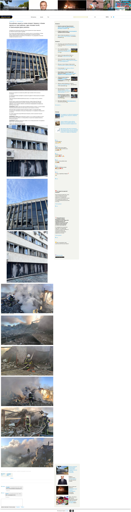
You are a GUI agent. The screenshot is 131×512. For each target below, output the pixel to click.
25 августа (57, 23)
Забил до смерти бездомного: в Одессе (66, 83)
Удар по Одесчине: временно (64, 35)
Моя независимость (71, 101)
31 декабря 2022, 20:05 (15, 487)
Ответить (8, 490)
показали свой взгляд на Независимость (64, 50)
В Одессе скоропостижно (63, 31)
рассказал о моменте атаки (62, 79)
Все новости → (58, 105)
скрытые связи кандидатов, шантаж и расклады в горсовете (66, 28)
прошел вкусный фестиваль (71, 45)
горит (59, 95)
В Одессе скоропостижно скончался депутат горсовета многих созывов (41, 9)
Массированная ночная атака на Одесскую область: (64, 89)
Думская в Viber (59, 255)
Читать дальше (58, 203)
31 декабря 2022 (11, 21)
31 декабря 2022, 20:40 (13, 493)
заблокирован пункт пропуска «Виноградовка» (67, 36)
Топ (48, 17)
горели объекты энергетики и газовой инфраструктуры (64, 91)
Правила (18, 507)
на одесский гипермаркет (64, 80)
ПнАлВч (8, 487)
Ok (70, 510)
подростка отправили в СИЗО (64, 84)
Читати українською (20, 21)
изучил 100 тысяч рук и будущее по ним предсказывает (67, 74)
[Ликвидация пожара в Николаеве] (27, 312)
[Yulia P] (2, 493)
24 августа (57, 41)
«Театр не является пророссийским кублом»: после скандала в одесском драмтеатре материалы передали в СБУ (69, 122)
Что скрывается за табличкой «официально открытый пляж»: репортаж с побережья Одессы (69, 115)
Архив (41, 17)
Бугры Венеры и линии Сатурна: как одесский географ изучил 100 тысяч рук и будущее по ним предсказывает (100, 9)
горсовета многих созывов (63, 32)
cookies (67, 510)
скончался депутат (73, 31)
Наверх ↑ (12, 478)
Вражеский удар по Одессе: (64, 94)
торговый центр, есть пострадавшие (64, 97)
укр (95, 16)
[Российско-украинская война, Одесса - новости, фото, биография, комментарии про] (3, 475)
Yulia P (7, 493)
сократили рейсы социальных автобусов (66, 65)
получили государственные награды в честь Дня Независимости (67, 61)
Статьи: (57, 112)
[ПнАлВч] (3, 486)
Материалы (33, 17)
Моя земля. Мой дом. (62, 101)
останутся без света (66, 56)
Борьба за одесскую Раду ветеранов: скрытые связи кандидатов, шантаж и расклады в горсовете (73, 469)
